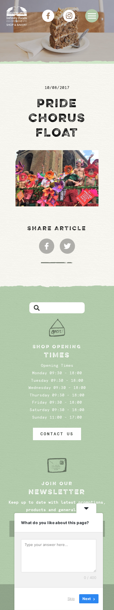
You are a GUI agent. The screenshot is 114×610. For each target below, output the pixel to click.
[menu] (92, 15)
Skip (71, 598)
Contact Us (57, 433)
